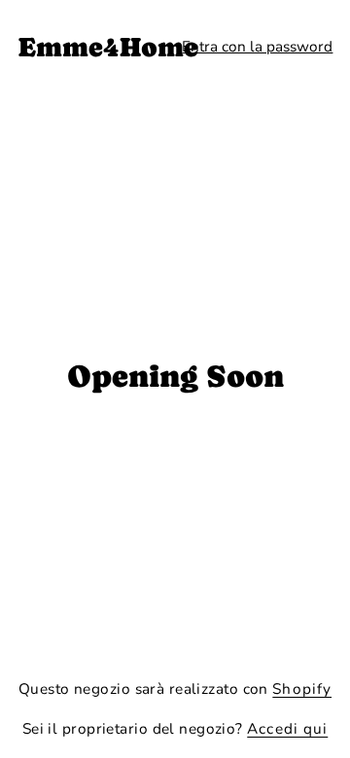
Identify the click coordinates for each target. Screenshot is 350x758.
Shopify (302, 688)
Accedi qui (287, 728)
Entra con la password (257, 46)
